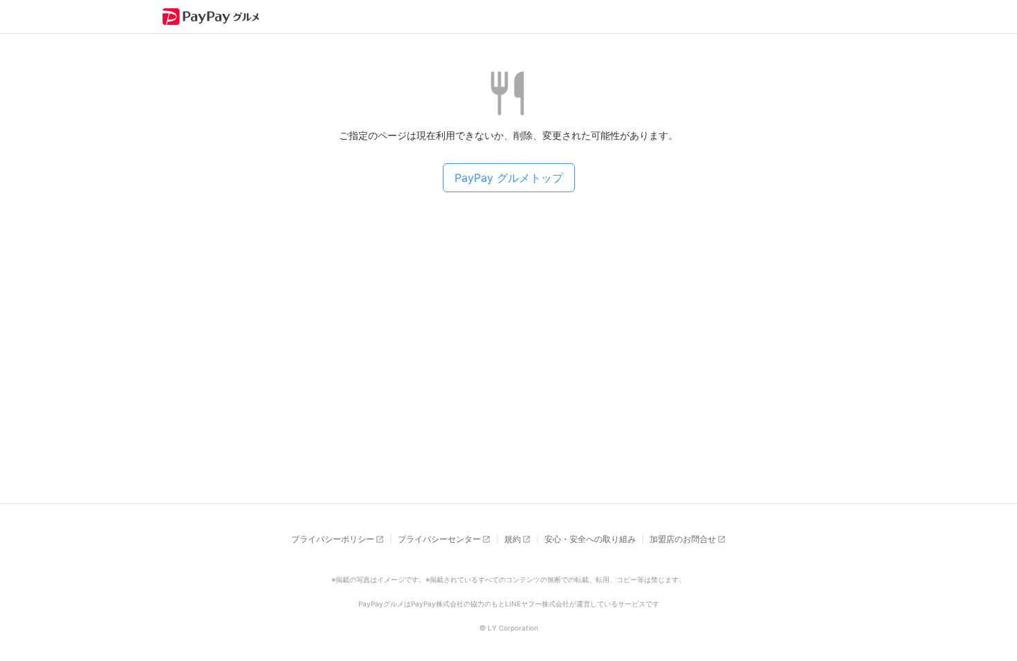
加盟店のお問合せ (683, 539)
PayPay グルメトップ (509, 178)
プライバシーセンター (439, 539)
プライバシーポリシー (332, 539)
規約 (512, 539)
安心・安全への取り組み (590, 539)
